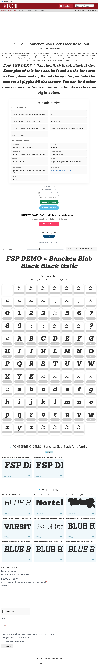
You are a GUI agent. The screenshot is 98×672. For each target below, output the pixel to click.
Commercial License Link (49, 197)
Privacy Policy (32, 664)
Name (3, 618)
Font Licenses (55, 664)
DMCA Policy (43, 664)
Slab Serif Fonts (11, 10)
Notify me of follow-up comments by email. (17, 638)
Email (3, 626)
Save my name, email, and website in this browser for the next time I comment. (28, 634)
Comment (5, 586)
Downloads (47, 190)
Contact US (66, 664)
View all (49, 452)
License (42, 193)
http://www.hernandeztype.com (61, 170)
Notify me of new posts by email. (13, 641)
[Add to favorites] (29, 476)
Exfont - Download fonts (49, 659)
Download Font (50, 202)
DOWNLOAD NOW (49, 224)
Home (3, 10)
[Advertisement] (49, 25)
